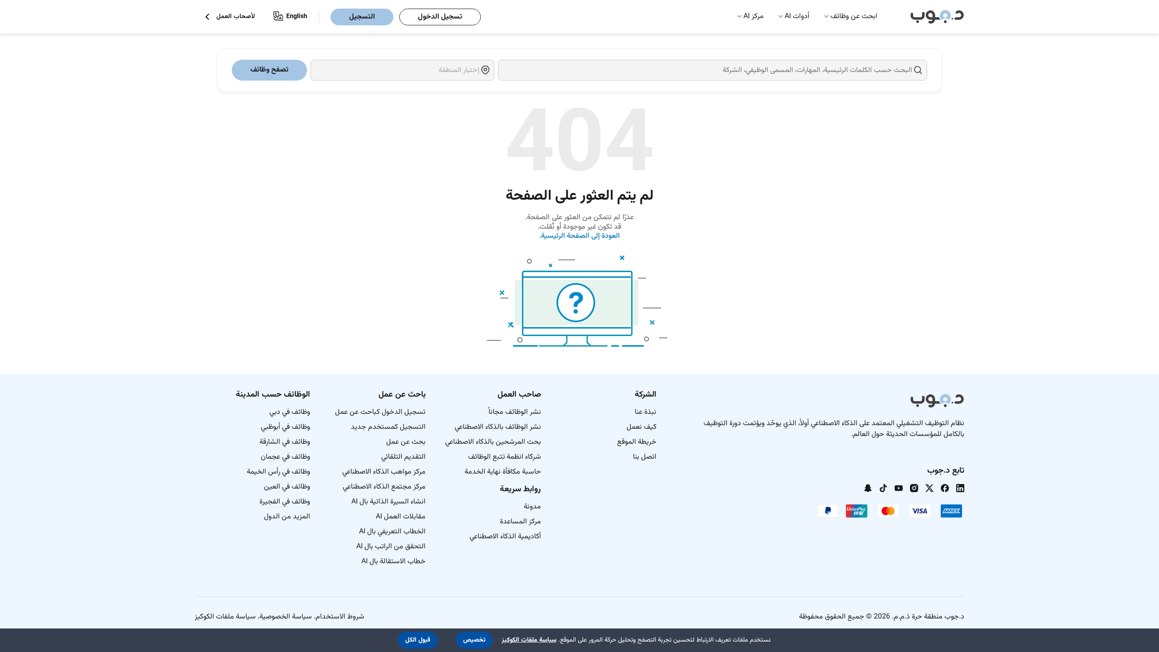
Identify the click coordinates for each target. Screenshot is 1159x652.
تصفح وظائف (269, 70)
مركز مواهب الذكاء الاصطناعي (384, 472)
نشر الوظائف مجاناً (515, 412)
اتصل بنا (644, 457)
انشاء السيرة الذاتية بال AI (388, 502)
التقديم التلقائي (403, 457)
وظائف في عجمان (285, 457)
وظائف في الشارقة (284, 442)
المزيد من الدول (287, 517)
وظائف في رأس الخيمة (278, 472)
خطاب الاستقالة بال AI (393, 561)
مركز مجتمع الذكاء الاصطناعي (384, 487)
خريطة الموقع (636, 442)
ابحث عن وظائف (853, 16)
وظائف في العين (287, 487)
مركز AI (753, 16)
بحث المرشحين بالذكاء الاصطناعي (493, 442)
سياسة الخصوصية (285, 617)
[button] (474, 640)
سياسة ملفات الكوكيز (225, 617)
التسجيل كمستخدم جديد (388, 427)
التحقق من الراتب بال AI (391, 546)
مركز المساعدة (520, 521)
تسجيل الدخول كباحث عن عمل (380, 412)
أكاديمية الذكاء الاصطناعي (505, 536)
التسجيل (362, 17)
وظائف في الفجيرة (284, 502)
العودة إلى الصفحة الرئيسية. (579, 236)
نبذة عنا (645, 412)
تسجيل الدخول (440, 17)
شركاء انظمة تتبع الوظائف (504, 457)
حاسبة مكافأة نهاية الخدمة (503, 472)
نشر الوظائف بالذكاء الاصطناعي (498, 427)
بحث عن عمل (406, 442)
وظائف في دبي (289, 412)
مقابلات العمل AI (401, 517)
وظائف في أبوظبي (285, 427)
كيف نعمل (641, 427)
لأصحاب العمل (235, 17)
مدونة (532, 507)
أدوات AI (797, 16)
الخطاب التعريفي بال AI (392, 531)
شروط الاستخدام (340, 617)
